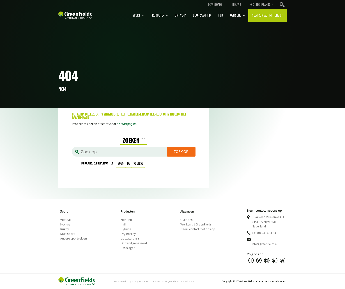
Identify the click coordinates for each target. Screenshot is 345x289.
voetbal (138, 163)
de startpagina (127, 124)
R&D (220, 15)
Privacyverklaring (139, 281)
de (128, 163)
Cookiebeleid (119, 281)
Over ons (236, 15)
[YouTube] (283, 260)
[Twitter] (259, 260)
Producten (158, 15)
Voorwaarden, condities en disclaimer (173, 281)
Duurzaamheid (202, 15)
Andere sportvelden (73, 238)
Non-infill (127, 220)
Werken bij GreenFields (195, 224)
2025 (121, 163)
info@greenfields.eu (265, 244)
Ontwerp (180, 15)
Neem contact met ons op (267, 15)
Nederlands (263, 4)
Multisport (67, 234)
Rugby (64, 229)
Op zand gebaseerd (134, 243)
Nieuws (236, 4)
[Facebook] (251, 260)
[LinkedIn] (275, 260)
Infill (123, 224)
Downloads (215, 4)
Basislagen (128, 248)
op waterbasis (130, 238)
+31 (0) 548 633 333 (264, 233)
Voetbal (65, 220)
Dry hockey (128, 234)
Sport (137, 15)
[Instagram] (267, 260)
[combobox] (261, 4)
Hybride (126, 229)
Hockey (65, 224)
